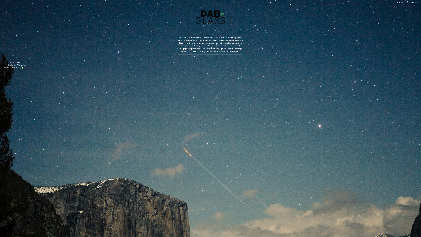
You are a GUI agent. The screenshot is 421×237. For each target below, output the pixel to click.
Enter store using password (406, 3)
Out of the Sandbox (20, 65)
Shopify (26, 68)
